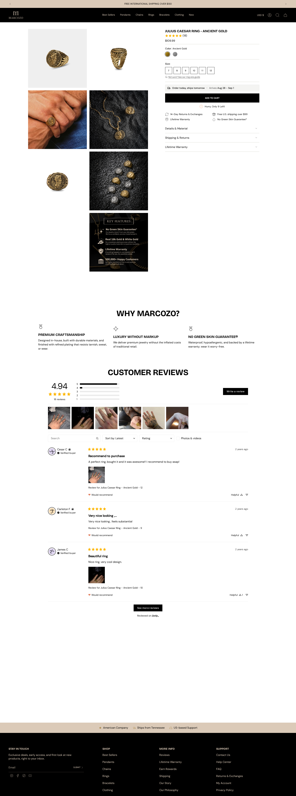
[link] (176, 35)
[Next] (285, 3)
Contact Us (223, 755)
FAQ (218, 769)
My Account (223, 783)
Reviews (164, 755)
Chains (106, 769)
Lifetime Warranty (176, 147)
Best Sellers (109, 755)
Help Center (223, 762)
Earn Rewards (168, 769)
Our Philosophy (168, 790)
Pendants (108, 762)
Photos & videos (191, 438)
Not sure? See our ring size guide (184, 77)
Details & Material (176, 128)
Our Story (165, 783)
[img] (70, 449)
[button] (125, 15)
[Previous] (10, 3)
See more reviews (148, 607)
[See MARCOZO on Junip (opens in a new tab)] (155, 615)
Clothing (107, 790)
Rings (105, 776)
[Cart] (285, 15)
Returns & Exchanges (229, 776)
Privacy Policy (225, 790)
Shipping (164, 776)
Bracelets (108, 783)
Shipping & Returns (177, 138)
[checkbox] (193, 438)
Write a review (235, 391)
